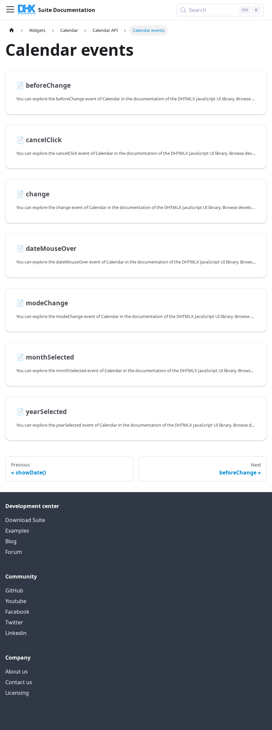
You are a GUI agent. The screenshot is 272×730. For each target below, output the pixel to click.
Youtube (15, 601)
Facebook (17, 611)
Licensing (17, 692)
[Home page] (11, 30)
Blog (11, 541)
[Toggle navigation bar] (10, 10)
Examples (17, 530)
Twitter (14, 622)
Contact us (18, 682)
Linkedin (16, 633)
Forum (13, 552)
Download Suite (25, 520)
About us (16, 671)
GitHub (14, 590)
